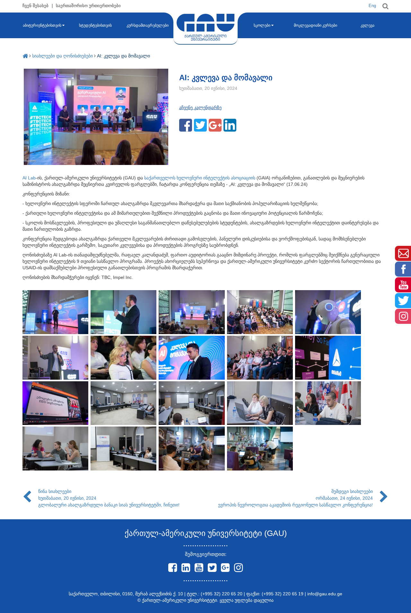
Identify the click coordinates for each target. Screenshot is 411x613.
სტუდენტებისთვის (95, 25)
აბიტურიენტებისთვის (42, 25)
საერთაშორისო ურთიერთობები (88, 5)
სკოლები (262, 25)
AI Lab (29, 177)
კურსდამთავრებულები (148, 25)
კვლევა (367, 25)
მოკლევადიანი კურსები (315, 25)
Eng (372, 5)
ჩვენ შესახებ (35, 5)
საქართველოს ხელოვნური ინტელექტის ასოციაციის (199, 177)
